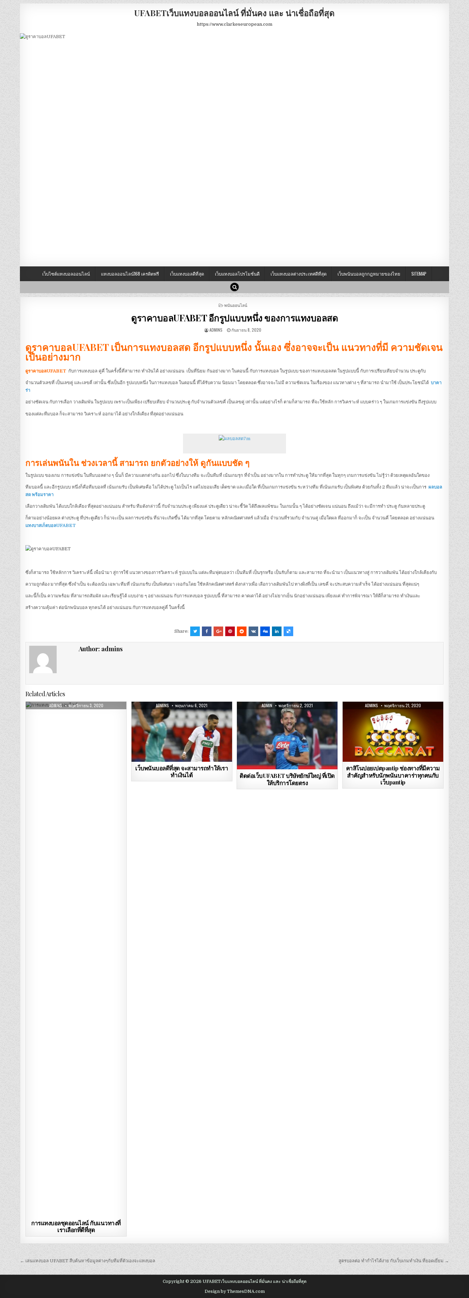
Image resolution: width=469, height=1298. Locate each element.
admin (267, 705)
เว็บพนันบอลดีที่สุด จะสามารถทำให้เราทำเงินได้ (181, 771)
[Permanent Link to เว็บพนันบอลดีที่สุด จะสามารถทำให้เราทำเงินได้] (181, 732)
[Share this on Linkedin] (277, 631)
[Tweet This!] (195, 631)
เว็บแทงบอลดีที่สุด (187, 273)
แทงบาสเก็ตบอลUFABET (50, 525)
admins (215, 330)
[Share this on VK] (253, 631)
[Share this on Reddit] (242, 631)
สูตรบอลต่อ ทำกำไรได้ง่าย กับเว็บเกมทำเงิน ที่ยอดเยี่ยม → (394, 1260)
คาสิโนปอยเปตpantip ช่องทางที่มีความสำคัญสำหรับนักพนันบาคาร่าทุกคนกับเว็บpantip (393, 775)
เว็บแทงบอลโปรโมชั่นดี (237, 273)
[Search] (234, 287)
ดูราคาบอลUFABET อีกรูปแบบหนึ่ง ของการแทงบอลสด (234, 318)
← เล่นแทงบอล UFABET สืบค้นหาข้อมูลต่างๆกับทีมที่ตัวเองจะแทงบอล (87, 1260)
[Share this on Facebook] (206, 631)
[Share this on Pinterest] (230, 631)
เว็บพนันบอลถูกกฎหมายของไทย (369, 273)
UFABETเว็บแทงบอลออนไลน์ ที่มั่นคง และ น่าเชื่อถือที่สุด (234, 12)
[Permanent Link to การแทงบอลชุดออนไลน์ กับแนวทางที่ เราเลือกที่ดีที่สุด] (76, 959)
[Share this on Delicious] (288, 631)
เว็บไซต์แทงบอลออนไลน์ (66, 273)
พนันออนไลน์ (235, 305)
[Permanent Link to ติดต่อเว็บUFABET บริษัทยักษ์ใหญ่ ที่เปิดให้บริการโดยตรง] (287, 735)
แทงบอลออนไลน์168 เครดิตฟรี (130, 273)
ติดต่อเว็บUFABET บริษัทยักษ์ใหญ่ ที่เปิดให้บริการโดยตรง (287, 779)
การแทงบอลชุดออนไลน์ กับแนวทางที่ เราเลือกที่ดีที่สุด (76, 1226)
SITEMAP (418, 273)
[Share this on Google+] (218, 631)
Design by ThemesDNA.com (235, 1291)
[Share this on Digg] (265, 631)
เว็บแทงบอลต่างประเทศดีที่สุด (299, 273)
